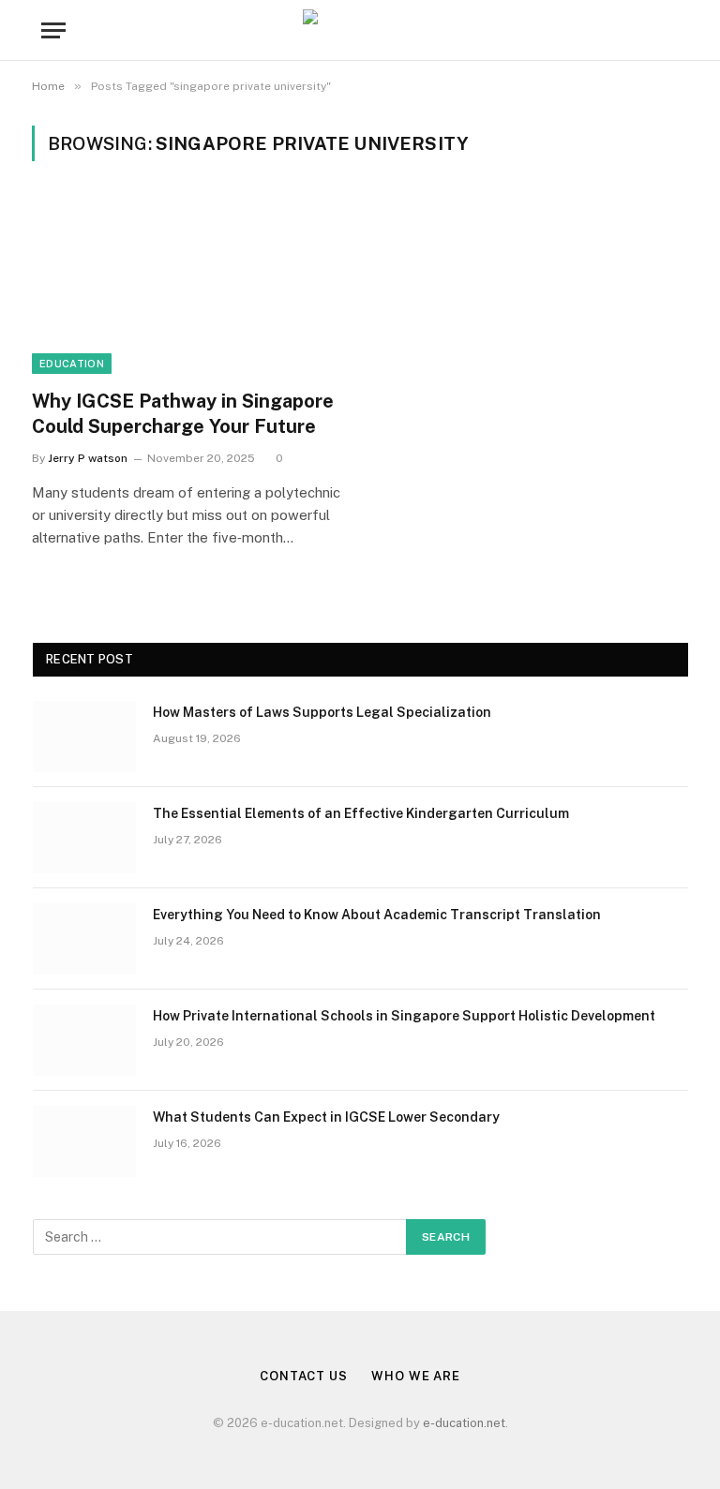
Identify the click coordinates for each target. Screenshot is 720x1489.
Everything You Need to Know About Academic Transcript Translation (377, 914)
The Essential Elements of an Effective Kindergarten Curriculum (361, 813)
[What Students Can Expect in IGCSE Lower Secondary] (84, 1141)
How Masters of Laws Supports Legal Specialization (322, 712)
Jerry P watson (88, 458)
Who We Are (415, 1376)
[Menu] (53, 30)
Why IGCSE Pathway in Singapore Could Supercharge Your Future (183, 414)
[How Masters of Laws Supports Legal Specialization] (84, 736)
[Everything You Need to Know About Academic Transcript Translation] (84, 939)
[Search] (677, 30)
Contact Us (304, 1376)
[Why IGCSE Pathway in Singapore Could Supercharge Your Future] (187, 286)
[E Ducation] (360, 30)
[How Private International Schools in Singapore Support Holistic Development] (84, 1040)
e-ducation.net (464, 1423)
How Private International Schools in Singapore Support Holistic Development (404, 1015)
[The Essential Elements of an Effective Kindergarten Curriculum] (84, 837)
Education (71, 363)
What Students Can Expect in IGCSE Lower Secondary (326, 1116)
